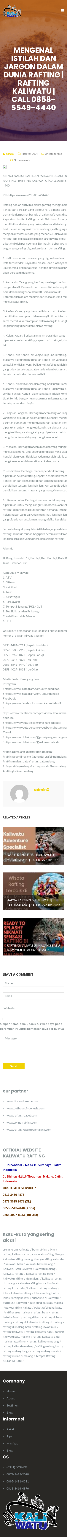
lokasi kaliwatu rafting (17, 1293)
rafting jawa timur (45, 1327)
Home (11, 1391)
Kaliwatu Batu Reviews (17, 1268)
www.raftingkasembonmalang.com (29, 1129)
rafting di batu (32, 1317)
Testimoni (13, 1405)
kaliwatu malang (45, 1268)
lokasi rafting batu (45, 1293)
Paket (10, 1429)
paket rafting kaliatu (18, 1307)
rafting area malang (17, 1312)
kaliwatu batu (14, 1264)
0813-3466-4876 (18, 1488)
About (11, 1398)
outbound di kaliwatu (45, 1297)
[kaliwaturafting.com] (12, 10)
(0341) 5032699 (17, 1467)
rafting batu (40, 1312)
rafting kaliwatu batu (39, 1331)
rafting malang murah (45, 1351)
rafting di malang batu (17, 1327)
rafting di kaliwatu (26, 1322)
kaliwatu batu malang (39, 1264)
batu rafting (39, 1249)
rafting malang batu (48, 1346)
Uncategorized (53, 153)
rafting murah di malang (18, 1356)
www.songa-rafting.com (22, 1122)
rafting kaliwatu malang (44, 1341)
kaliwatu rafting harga (32, 1283)
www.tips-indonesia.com (22, 1101)
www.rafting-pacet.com (22, 1115)
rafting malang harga (16, 1351)
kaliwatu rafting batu (39, 1273)
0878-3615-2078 (18, 1474)
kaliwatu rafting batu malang (21, 1278)
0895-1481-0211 (18, 1481)
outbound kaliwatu (15, 1302)
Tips (9, 1436)
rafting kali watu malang (18, 1346)
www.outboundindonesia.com (25, 1108)
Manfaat (12, 1443)
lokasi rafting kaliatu (16, 1297)
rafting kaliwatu (13, 1331)
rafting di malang (51, 1322)
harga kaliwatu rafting (40, 1254)
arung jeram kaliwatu (16, 1249)
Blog (10, 1412)
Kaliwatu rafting (13, 1273)
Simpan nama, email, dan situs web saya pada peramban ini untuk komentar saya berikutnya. (32, 1026)
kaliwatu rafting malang (42, 1288)
